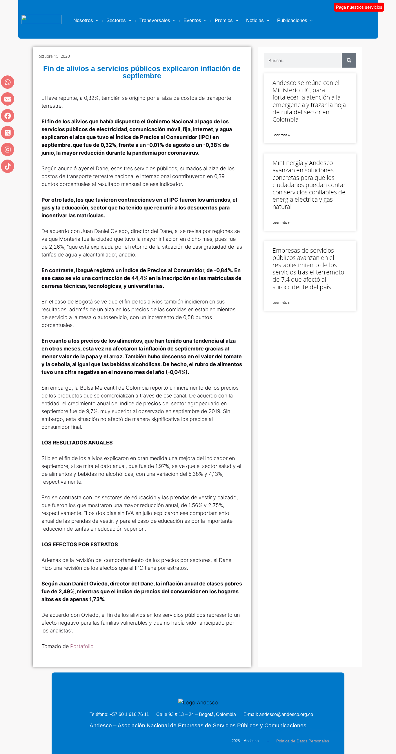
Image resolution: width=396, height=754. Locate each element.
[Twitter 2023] (7, 132)
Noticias (255, 20)
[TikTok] (7, 166)
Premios (224, 20)
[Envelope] (7, 99)
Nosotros (83, 20)
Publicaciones (292, 20)
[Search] (349, 60)
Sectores (116, 20)
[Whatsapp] (7, 82)
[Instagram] (7, 149)
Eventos (192, 20)
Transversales (154, 20)
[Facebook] (7, 115)
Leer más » (281, 134)
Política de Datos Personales (302, 741)
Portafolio (82, 646)
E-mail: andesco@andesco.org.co (278, 714)
